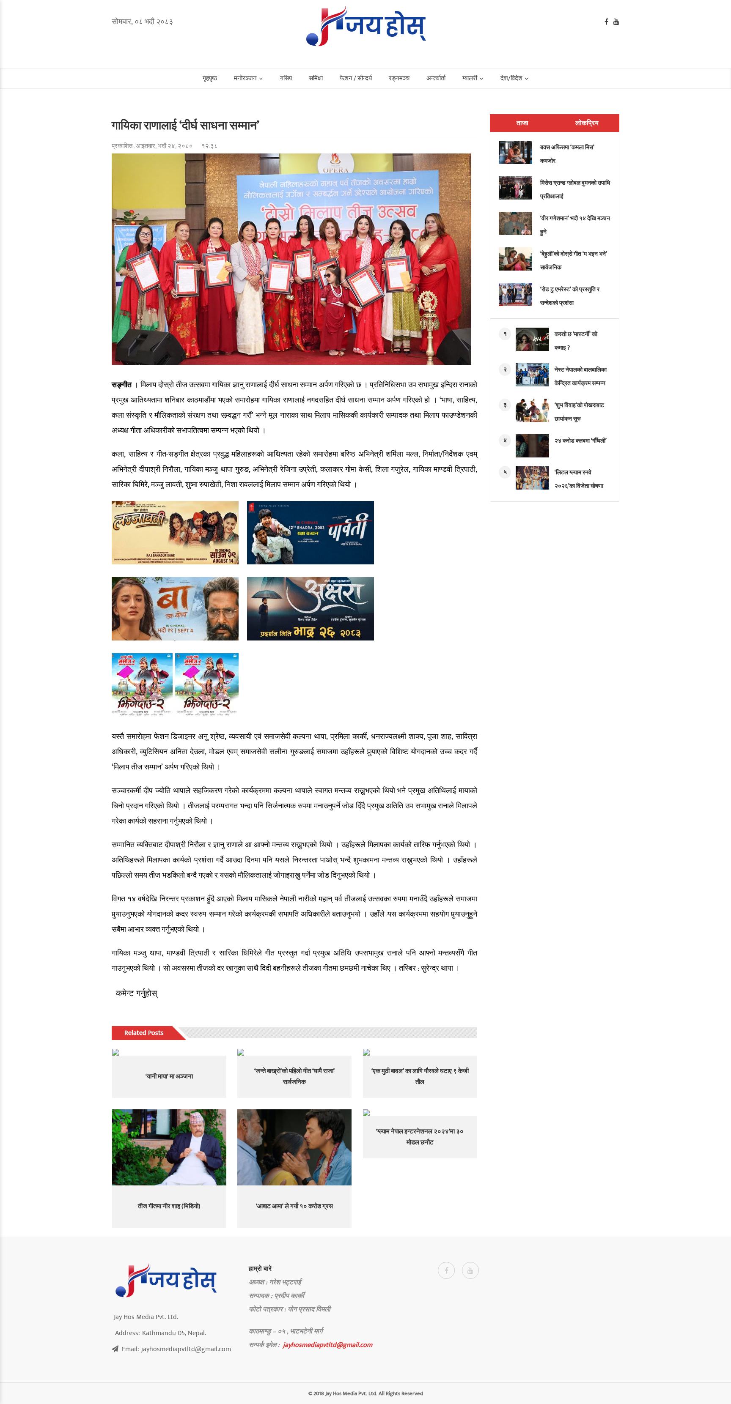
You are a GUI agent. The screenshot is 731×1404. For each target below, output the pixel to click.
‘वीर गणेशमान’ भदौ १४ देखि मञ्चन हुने (575, 225)
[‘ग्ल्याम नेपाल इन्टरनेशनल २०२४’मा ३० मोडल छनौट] (420, 1112)
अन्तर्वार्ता (435, 78)
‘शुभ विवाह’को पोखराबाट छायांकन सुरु (579, 412)
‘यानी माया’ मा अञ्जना (169, 1076)
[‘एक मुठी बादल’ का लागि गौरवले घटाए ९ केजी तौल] (420, 1052)
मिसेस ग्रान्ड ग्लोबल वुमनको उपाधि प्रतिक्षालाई (575, 189)
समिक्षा (316, 78)
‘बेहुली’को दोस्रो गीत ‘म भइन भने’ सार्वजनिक (573, 260)
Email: (176, 1349)
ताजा (522, 123)
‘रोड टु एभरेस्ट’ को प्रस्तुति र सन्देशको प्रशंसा (569, 296)
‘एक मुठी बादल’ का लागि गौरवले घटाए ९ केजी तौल (420, 1076)
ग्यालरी (469, 78)
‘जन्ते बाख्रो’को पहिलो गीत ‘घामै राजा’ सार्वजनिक (294, 1076)
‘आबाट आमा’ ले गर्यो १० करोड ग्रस (294, 1206)
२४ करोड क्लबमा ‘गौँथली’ (581, 441)
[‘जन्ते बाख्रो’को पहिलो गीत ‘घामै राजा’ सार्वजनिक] (294, 1052)
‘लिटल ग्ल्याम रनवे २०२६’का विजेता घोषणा (579, 479)
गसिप (286, 78)
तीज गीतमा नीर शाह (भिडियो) (169, 1206)
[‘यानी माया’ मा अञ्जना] (169, 1052)
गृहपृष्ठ (210, 78)
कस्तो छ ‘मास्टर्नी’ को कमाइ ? (576, 341)
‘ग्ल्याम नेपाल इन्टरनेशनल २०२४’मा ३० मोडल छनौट (420, 1137)
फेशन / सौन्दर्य (356, 78)
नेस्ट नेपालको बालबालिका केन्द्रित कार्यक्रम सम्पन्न (581, 376)
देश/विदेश (511, 78)
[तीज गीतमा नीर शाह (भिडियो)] (169, 1147)
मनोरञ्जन (245, 78)
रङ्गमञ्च (399, 78)
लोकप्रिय (587, 123)
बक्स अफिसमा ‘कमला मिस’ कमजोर (567, 154)
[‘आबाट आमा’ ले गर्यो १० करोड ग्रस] (294, 1147)
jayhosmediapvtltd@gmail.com (327, 1344)
